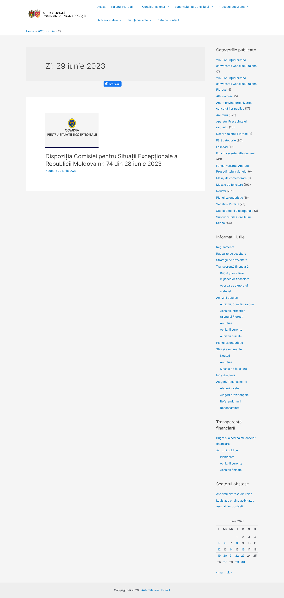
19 (219, 555)
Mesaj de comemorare (231, 178)
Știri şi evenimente (229, 349)
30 (243, 562)
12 (219, 549)
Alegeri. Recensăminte (231, 382)
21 (231, 555)
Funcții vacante (138, 20)
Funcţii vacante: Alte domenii (235, 153)
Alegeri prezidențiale (234, 395)
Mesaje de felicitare (229, 184)
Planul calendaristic (229, 197)
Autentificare (150, 590)
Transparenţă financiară (232, 266)
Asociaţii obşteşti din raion (234, 494)
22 (237, 555)
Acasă (101, 7)
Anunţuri (222, 115)
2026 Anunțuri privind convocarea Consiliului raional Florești (236, 83)
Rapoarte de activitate (231, 253)
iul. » (229, 572)
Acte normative (107, 20)
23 (243, 555)
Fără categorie (226, 140)
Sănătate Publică (227, 204)
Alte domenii (224, 96)
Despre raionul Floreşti (232, 134)
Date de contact (168, 20)
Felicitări (222, 147)
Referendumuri (230, 401)
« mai (219, 572)
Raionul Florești (122, 7)
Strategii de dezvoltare (231, 260)
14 (231, 549)
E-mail (165, 590)
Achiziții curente (231, 329)
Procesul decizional (232, 7)
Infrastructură (225, 375)
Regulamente (225, 247)
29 (237, 562)
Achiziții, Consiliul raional (237, 304)
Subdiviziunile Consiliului (191, 7)
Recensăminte (230, 408)
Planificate (227, 457)
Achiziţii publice (227, 297)
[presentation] (134, 7)
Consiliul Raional (153, 7)
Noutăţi (50, 171)
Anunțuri (226, 323)
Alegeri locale (229, 388)
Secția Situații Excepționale (234, 211)
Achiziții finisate (231, 336)
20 (225, 555)
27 (225, 562)
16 (243, 549)
